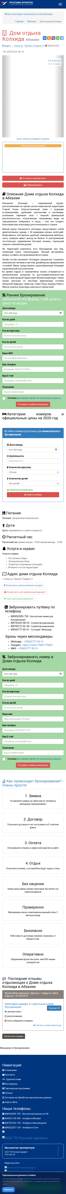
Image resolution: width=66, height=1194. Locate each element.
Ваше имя (7, 714)
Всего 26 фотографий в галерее (33, 139)
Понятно (8, 1189)
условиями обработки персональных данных (39, 398)
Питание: (7, 518)
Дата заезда (8, 308)
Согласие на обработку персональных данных (28, 1097)
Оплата (9, 1093)
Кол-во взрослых (10, 330)
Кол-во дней (8, 319)
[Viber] (53, 38)
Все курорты (11, 1084)
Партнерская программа (17, 1088)
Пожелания (8, 387)
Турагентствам (13, 1079)
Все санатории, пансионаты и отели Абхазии (29, 14)
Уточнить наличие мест (34, 178)
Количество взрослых (20, 467)
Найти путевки (34, 494)
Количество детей (18, 478)
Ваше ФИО (7, 353)
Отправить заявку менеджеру (33, 404)
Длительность (16, 456)
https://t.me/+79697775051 (38, 645)
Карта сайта (11, 1102)
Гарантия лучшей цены (21, 490)
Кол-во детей (9, 342)
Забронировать (35, 185)
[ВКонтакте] (45, 38)
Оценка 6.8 (54, 1008)
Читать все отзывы (13, 1036)
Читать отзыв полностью (48, 1025)
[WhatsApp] (57, 38)
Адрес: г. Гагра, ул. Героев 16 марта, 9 (24, 45)
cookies (20, 1179)
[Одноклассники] (49, 38)
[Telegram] (62, 38)
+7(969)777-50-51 (34, 641)
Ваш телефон (9, 364)
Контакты (10, 1075)
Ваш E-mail (7, 376)
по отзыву (54, 62)
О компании (11, 1070)
